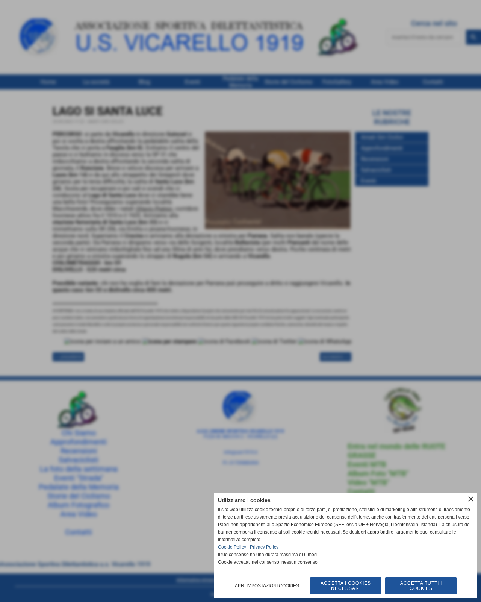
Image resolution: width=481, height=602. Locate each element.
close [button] (470, 498)
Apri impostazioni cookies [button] (267, 585)
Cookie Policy (232, 547)
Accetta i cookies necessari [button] (346, 586)
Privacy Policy (264, 547)
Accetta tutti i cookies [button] (421, 586)
